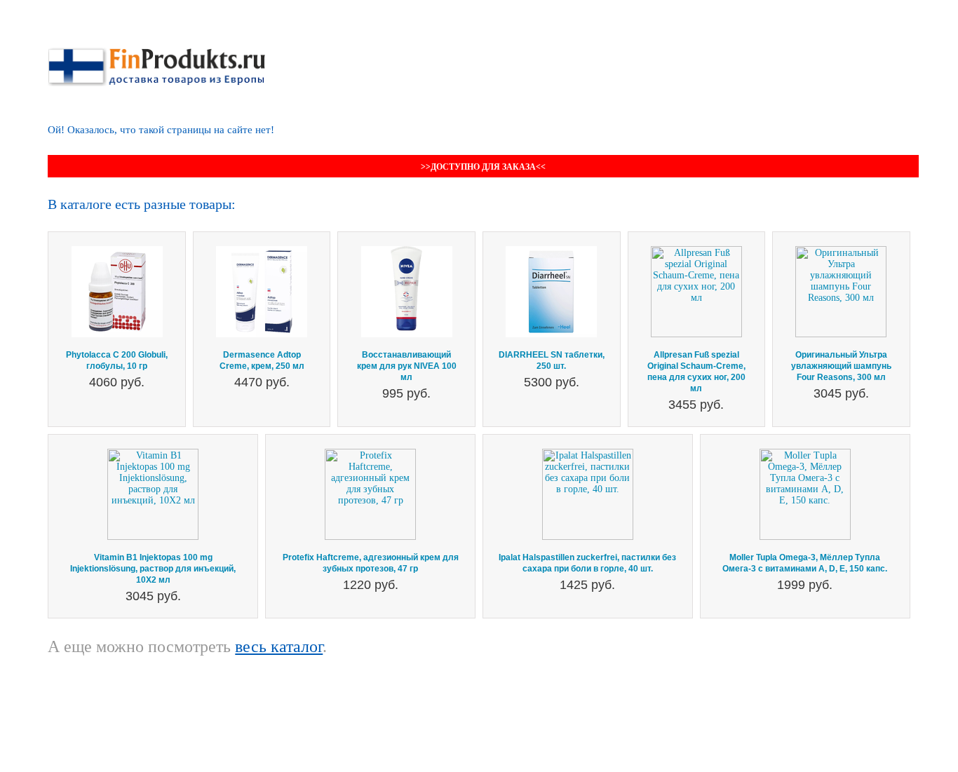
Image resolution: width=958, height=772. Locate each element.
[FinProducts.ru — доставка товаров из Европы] (156, 53)
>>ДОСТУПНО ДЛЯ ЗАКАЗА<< (483, 167)
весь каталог (279, 646)
